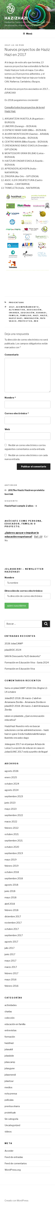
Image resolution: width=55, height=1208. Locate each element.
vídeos (8, 1131)
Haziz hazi (16, 318)
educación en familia (15, 1024)
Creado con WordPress (16, 1200)
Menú (29, 33)
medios (8, 1087)
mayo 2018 (10, 897)
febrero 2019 (11, 865)
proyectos (25, 321)
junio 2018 (10, 891)
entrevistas (10, 1030)
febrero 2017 (11, 973)
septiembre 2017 (14, 935)
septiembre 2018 (14, 878)
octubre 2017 (12, 929)
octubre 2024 (12, 783)
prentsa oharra (12, 1106)
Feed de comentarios (16, 1163)
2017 (12, 307)
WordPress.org (13, 1169)
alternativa (17, 310)
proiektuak (16, 302)
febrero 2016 (11, 986)
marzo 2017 (11, 967)
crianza (14, 313)
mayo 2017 (10, 960)
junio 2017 (10, 954)
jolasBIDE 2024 (13, 650)
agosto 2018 (11, 884)
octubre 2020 (12, 847)
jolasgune (10, 1068)
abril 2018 (10, 903)
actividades (11, 1005)
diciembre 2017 (13, 916)
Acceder (9, 1150)
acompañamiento (27, 307)
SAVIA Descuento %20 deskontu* (22, 656)
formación (10, 1036)
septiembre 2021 (14, 840)
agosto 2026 (11, 771)
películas (9, 1100)
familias (26, 315)
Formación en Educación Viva (20, 668)
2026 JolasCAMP (14, 643)
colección (10, 1018)
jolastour (9, 1081)
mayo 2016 (10, 979)
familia (14, 315)
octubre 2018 (12, 872)
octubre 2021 (12, 834)
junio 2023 (10, 802)
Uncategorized (12, 1125)
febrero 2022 (11, 828)
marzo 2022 (11, 821)
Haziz (44, 315)
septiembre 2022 (14, 815)
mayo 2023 (10, 809)
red (36, 321)
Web (7, 429)
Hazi (36, 315)
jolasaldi (9, 1049)
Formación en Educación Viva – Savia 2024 (27, 662)
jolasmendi (10, 1074)
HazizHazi (16, 18)
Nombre (10, 397)
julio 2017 (10, 948)
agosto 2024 (11, 790)
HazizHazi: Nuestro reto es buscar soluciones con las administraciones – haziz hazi (27, 730)
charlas (8, 1011)
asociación (34, 310)
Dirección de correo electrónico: (24, 590)
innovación (31, 318)
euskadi (41, 313)
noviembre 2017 (13, 922)
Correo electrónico (17, 413)
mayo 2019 (10, 859)
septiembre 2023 (14, 796)
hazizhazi (9, 1043)
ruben (8, 716)
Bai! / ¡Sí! (38, 536)
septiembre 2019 (14, 853)
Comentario (12, 354)
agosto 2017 (11, 941)
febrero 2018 (11, 910)
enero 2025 (11, 777)
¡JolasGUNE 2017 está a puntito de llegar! (26, 751)
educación (28, 313)
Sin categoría (11, 1119)
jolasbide (9, 1055)
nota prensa (11, 1093)
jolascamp (10, 1062)
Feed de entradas (14, 1157)
